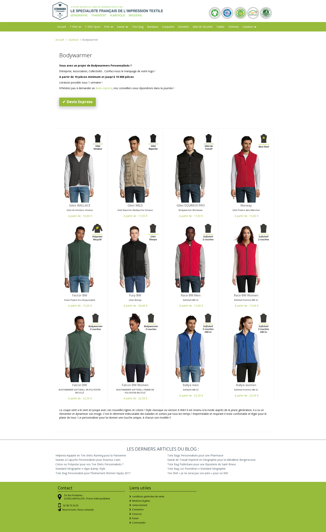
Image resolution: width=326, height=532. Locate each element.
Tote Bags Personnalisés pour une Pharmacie (195, 455)
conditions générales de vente (148, 496)
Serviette (183, 26)
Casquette (168, 26)
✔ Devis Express (77, 101)
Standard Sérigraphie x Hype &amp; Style (80, 468)
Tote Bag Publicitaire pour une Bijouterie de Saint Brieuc (201, 464)
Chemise (233, 26)
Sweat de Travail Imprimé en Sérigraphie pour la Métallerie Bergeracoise (211, 460)
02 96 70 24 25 (70, 505)
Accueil (61, 26)
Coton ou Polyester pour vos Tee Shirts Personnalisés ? (89, 464)
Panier (135, 518)
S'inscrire (137, 514)
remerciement (139, 505)
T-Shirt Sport (92, 26)
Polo (107, 26)
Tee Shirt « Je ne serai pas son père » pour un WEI (197, 473)
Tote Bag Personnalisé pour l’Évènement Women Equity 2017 (93, 473)
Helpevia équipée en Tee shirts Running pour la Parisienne (90, 455)
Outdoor (248, 26)
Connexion (138, 509)
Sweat (121, 26)
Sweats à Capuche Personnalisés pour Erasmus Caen (87, 460)
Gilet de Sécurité (202, 26)
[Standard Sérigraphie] (108, 10)
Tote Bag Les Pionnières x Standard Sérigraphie (196, 468)
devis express (104, 88)
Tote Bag (137, 26)
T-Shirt (74, 26)
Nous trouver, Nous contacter (78, 509)
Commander (139, 522)
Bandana (152, 26)
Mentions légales (141, 500)
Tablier (220, 26)
